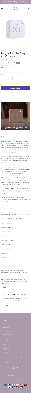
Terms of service (7, 334)
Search (5, 320)
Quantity (3, 75)
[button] (2, 8)
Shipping (3, 65)
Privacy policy (6, 348)
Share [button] (4, 287)
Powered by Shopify (18, 390)
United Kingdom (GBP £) (14, 379)
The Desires (13, 390)
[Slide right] (19, 48)
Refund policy (6, 331)
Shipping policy (7, 352)
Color (2, 67)
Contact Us (6, 324)
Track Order (6, 327)
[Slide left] (12, 48)
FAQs (4, 344)
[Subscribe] (26, 305)
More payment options (15, 92)
